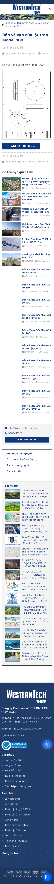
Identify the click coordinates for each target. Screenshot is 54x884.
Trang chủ (9, 23)
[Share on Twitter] (10, 48)
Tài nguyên (22, 23)
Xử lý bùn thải (13, 770)
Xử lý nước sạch (14, 765)
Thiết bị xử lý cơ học (17, 825)
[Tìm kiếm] (50, 9)
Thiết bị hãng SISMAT (17, 814)
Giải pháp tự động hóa (18, 786)
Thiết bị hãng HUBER (17, 809)
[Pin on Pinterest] (18, 48)
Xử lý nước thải (13, 760)
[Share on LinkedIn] (21, 48)
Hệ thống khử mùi (16, 840)
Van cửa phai (12, 798)
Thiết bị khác (12, 846)
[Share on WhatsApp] (4, 48)
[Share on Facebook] (7, 48)
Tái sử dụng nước (15, 775)
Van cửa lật (11, 804)
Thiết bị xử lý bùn (15, 830)
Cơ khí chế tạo (13, 835)
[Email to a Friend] (14, 48)
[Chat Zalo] (47, 877)
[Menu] (4, 9)
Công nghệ (11, 819)
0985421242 (15, 433)
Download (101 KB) (19, 146)
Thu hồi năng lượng (17, 781)
